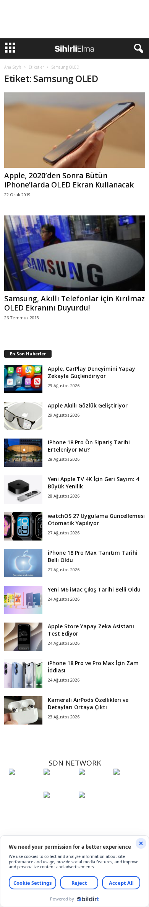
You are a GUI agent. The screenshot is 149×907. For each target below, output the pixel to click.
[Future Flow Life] (94, 809)
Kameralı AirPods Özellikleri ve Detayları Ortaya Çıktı (88, 703)
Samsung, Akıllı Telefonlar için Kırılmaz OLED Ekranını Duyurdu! (74, 303)
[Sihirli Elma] (59, 786)
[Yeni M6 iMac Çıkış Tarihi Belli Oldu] (23, 600)
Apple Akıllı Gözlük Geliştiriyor (88, 405)
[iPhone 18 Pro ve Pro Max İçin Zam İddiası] (23, 673)
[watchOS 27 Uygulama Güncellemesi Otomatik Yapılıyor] (23, 526)
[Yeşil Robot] (94, 786)
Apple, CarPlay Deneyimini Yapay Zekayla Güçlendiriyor (91, 372)
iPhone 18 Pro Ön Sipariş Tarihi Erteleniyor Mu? (89, 446)
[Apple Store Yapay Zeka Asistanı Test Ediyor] (23, 637)
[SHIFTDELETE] (24, 786)
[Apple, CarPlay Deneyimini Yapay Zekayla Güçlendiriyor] (23, 379)
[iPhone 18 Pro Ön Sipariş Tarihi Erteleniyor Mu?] (23, 453)
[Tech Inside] (128, 786)
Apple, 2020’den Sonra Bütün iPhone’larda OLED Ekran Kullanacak (69, 180)
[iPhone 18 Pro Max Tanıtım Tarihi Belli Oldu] (23, 563)
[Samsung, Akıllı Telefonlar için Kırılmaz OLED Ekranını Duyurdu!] (74, 253)
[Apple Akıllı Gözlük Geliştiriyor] (23, 416)
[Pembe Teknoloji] (59, 809)
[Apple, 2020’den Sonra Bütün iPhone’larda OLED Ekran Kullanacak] (74, 130)
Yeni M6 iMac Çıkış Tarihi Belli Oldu (94, 589)
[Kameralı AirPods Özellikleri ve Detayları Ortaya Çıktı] (23, 710)
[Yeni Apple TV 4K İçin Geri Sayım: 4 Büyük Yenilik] (23, 489)
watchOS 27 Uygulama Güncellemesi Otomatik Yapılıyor (96, 519)
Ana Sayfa (12, 67)
